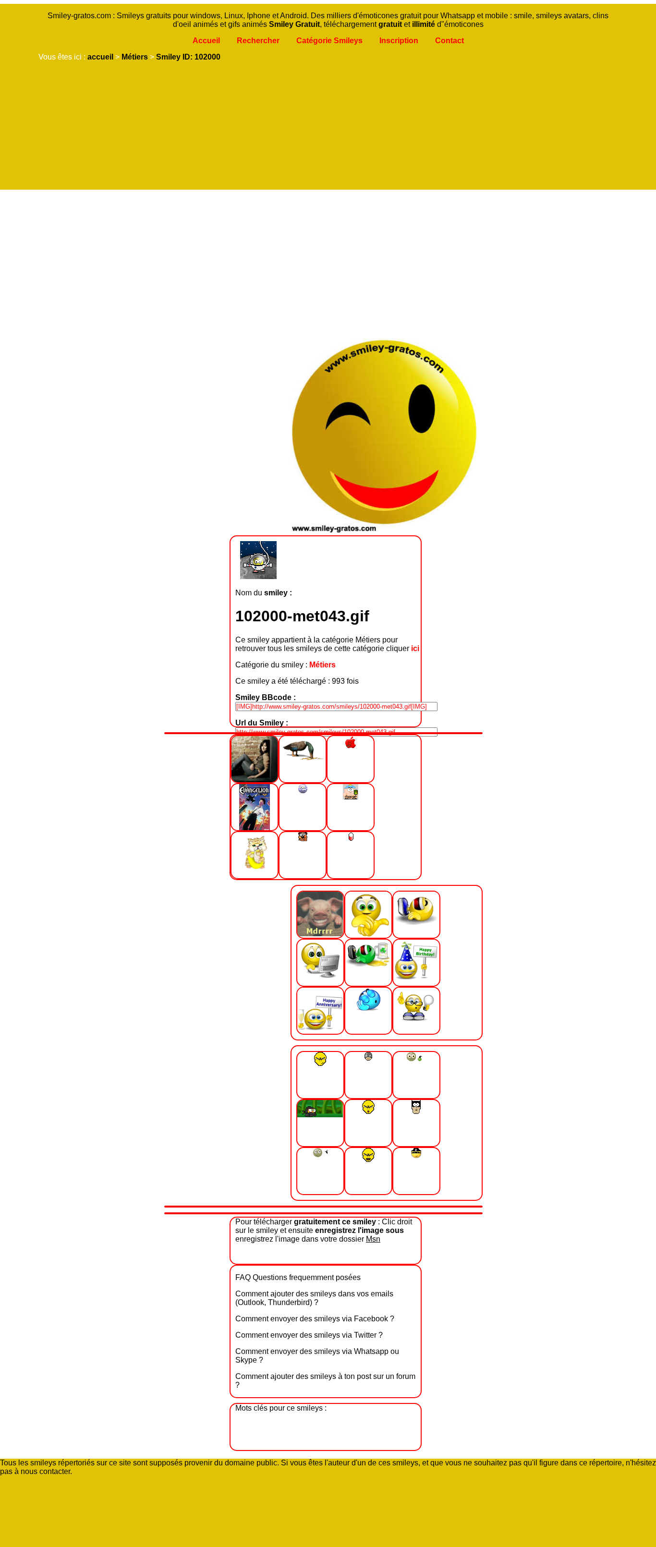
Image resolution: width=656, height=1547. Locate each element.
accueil (100, 57)
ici (415, 648)
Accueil (206, 40)
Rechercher (258, 40)
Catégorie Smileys (329, 40)
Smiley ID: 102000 (188, 57)
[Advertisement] (325, 261)
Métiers (134, 57)
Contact (449, 40)
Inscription (398, 40)
